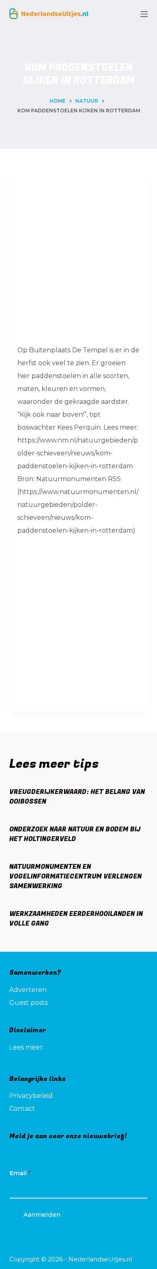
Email (20, 1173)
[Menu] (144, 14)
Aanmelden (41, 1214)
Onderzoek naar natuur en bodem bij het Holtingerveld (74, 834)
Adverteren (28, 990)
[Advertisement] (78, 255)
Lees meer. (26, 1047)
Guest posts (28, 1003)
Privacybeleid (31, 1096)
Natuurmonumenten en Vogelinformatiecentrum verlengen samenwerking (75, 876)
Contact (22, 1108)
